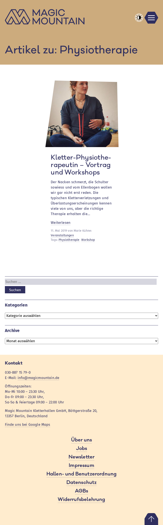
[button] (139, 17)
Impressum (81, 465)
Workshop (88, 240)
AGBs (81, 491)
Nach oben (151, 519)
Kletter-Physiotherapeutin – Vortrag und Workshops (81, 165)
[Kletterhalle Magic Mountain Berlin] (81, 16)
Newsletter (82, 457)
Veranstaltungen (62, 235)
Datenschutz (81, 482)
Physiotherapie (69, 240)
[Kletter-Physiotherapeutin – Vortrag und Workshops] (81, 146)
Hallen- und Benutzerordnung (81, 474)
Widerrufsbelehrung (81, 499)
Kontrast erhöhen (139, 21)
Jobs (81, 448)
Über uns (81, 440)
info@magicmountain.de (38, 378)
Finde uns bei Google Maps (27, 424)
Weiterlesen (60, 222)
